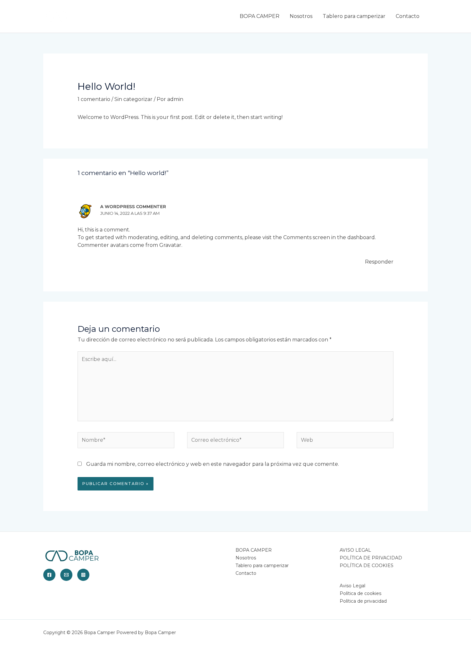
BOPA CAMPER (259, 16)
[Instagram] (83, 575)
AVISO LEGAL (355, 550)
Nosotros (301, 16)
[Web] (345, 441)
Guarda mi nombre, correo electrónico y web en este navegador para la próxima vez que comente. (212, 464)
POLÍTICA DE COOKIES (366, 565)
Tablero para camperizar (354, 16)
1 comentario (94, 99)
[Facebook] (49, 575)
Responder (379, 262)
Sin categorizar (133, 99)
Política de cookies (360, 593)
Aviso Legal (352, 586)
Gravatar (170, 245)
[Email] (66, 575)
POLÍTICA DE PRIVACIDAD (371, 558)
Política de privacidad (363, 601)
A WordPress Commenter (133, 206)
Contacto (407, 16)
